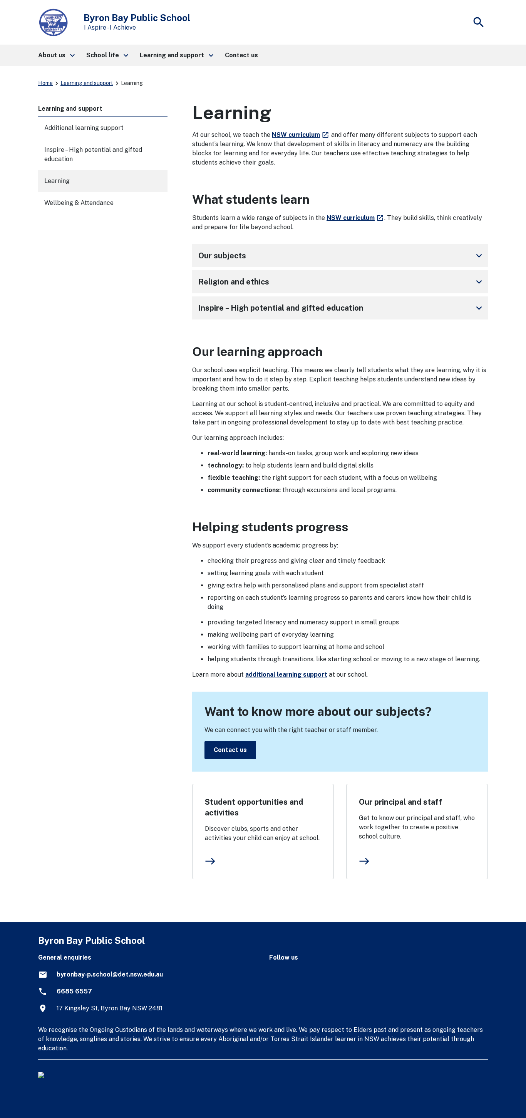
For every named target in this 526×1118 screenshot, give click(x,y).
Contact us (230, 750)
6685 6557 (74, 991)
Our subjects (341, 255)
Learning (57, 181)
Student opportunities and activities (254, 807)
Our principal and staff (400, 802)
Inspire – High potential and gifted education (341, 308)
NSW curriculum (301, 134)
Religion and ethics (341, 282)
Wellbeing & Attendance (79, 202)
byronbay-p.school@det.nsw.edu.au (110, 974)
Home (45, 83)
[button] (56, 55)
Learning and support (86, 83)
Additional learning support (84, 127)
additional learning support (286, 674)
